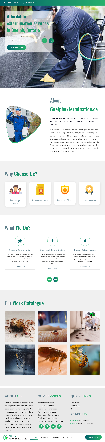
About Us (15, 47)
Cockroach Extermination (49, 415)
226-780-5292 (13, 3)
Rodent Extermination (47, 409)
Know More (20, 269)
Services (56, 437)
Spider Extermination (47, 412)
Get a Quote (93, 437)
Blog (72, 409)
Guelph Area (31, 3)
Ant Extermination (46, 403)
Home (34, 437)
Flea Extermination (46, 406)
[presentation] (44, 40)
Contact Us (67, 437)
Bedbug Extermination (48, 418)
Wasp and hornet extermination (52, 421)
